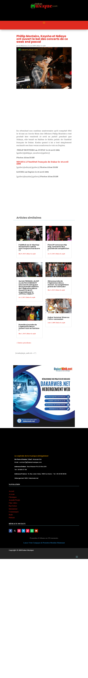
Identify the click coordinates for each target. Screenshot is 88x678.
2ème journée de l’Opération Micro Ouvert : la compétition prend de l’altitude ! (58, 284)
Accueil (11, 491)
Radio (11, 514)
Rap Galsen (13, 506)
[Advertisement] (48, 15)
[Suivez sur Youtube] (36, 530)
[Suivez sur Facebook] (10, 530)
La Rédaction (23, 46)
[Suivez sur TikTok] (27, 530)
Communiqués (14, 512)
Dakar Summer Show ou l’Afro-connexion (58, 318)
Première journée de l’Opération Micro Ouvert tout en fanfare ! (29, 327)
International (13, 509)
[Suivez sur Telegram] (23, 530)
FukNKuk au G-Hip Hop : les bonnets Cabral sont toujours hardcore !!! (29, 248)
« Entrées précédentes (23, 343)
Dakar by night (41, 46)
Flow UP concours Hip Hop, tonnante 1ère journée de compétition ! (58, 248)
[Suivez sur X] (15, 530)
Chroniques (13, 497)
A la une (12, 494)
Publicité (12, 517)
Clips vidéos (13, 503)
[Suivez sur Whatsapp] (32, 530)
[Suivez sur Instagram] (19, 530)
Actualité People (14, 500)
